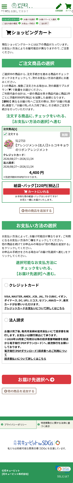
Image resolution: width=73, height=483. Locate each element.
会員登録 (59, 10)
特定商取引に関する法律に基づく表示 (55, 424)
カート (68, 10)
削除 (65, 134)
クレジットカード (24, 285)
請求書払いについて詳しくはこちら (25, 358)
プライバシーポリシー (15, 424)
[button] (63, 469)
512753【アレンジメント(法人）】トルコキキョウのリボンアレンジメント (42, 145)
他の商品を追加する (38, 210)
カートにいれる (38, 191)
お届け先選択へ (33, 379)
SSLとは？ (63, 476)
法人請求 (16, 320)
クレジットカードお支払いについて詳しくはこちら (34, 308)
